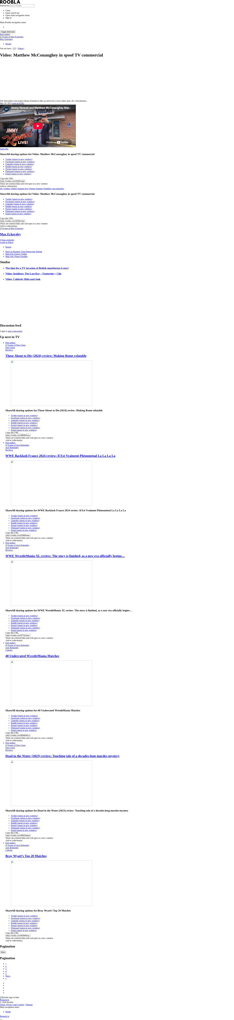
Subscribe (4, 149)
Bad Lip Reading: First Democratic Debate (23, 251)
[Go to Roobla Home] (10, 3)
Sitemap (29, 1005)
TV (14, 48)
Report (8, 44)
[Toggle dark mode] (1, 1019)
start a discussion (15, 331)
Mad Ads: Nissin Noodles (16, 256)
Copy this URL (6, 178)
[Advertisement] (117, 79)
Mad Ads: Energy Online (16, 254)
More (3, 952)
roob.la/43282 (18, 103)
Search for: (4, 5)
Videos (21, 48)
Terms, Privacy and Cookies (12, 1005)
